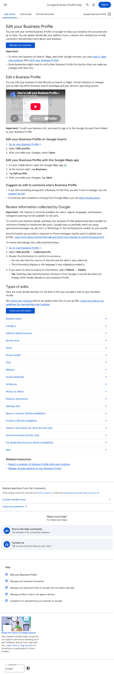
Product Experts (43, 493)
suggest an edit (16, 193)
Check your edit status (20, 310)
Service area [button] (12, 340)
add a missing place (89, 198)
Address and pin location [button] (19, 333)
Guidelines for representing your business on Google (36, 601)
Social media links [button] (15, 377)
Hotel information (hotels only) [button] (22, 435)
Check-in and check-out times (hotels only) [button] (29, 428)
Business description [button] (17, 398)
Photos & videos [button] (15, 391)
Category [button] (11, 326)
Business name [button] (14, 318)
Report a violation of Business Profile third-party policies (39, 464)
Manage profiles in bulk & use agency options (32, 594)
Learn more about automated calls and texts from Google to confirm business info (59, 237)
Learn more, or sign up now (19, 645)
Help (7, 567)
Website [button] (10, 369)
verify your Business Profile (43, 60)
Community (25, 14)
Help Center (10, 14)
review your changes (21, 300)
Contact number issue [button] (14, 499)
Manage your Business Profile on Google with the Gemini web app (42, 588)
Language (12, 664)
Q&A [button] (8, 449)
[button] (5, 4)
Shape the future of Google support (18, 632)
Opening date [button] (13, 406)
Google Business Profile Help (64, 5)
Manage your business (20, 45)
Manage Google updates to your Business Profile (34, 468)
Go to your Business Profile (24, 144)
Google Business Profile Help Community (79, 493)
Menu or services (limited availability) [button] (25, 413)
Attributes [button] (11, 384)
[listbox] (15, 668)
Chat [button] (8, 362)
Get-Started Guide (45, 14)
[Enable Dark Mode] (28, 668)
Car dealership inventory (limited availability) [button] (29, 442)
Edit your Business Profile (23, 574)
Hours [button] (9, 347)
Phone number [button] (13, 355)
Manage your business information (27, 581)
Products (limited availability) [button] (21, 420)
